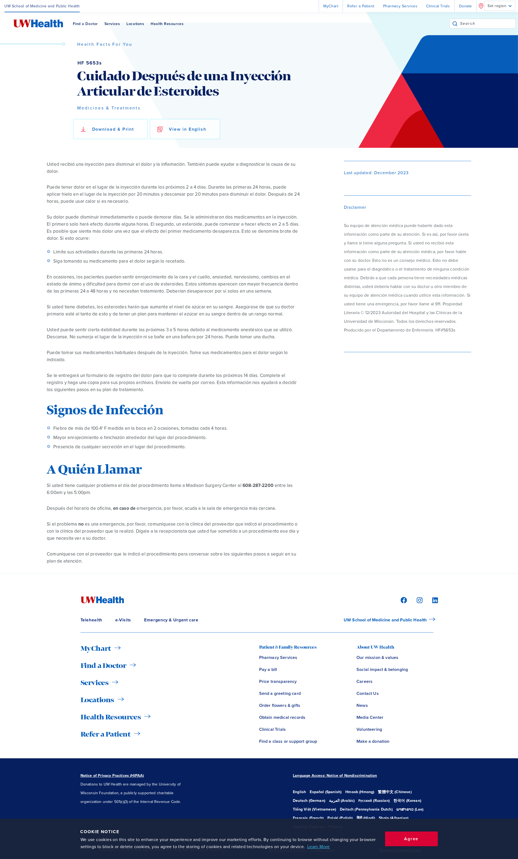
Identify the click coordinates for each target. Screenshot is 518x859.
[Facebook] (403, 599)
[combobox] (487, 23)
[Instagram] (419, 599)
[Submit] (455, 23)
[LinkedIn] (432, 599)
